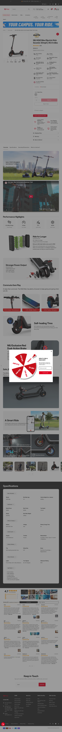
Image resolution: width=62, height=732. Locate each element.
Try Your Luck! (45, 372)
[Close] (51, 351)
